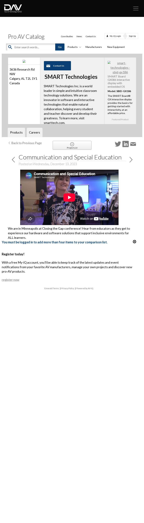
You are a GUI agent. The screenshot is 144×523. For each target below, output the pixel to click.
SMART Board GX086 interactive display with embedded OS (119, 81)
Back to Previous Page (26, 143)
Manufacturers (94, 46)
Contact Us (91, 36)
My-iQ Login (115, 36)
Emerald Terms (51, 288)
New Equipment (116, 46)
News (79, 36)
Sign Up (132, 36)
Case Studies (67, 36)
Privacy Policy (67, 288)
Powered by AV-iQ (84, 288)
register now (10, 280)
